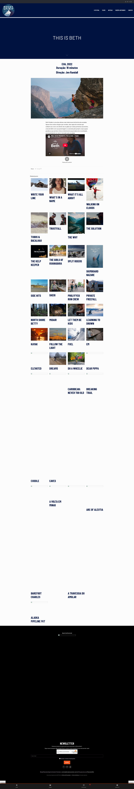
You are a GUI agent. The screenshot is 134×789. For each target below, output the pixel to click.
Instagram (84, 787)
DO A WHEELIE (75, 368)
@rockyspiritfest (60, 748)
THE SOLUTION (93, 228)
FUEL (70, 344)
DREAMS (53, 368)
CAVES (52, 481)
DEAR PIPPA (92, 368)
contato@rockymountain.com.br (69, 772)
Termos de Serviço (75, 775)
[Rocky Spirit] (8, 10)
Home (17, 787)
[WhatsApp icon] (125, 1)
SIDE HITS (36, 295)
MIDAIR (53, 320)
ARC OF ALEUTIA (94, 509)
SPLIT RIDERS (75, 261)
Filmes (50, 787)
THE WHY (72, 237)
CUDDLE (35, 481)
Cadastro (117, 787)
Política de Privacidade (66, 775)
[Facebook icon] (127, 1)
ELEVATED (36, 368)
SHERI (52, 295)
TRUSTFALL (55, 228)
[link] (67, 686)
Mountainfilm (90, 772)
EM (87, 344)
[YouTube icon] (129, 1)
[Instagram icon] (130, 1)
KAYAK (34, 344)
